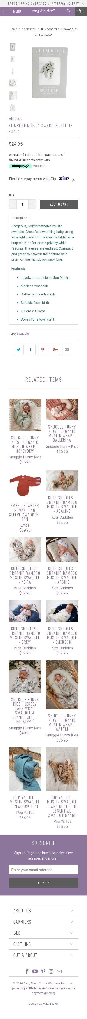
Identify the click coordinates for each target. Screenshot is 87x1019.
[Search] (68, 11)
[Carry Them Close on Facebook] (27, 972)
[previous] (25, 72)
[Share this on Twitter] (19, 350)
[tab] (19, 217)
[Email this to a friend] (67, 350)
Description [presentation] (19, 217)
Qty (12, 195)
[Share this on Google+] (55, 350)
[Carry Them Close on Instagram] (51, 972)
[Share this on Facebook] (31, 350)
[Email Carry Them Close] (59, 972)
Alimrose (16, 119)
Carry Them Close (35, 983)
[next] (74, 72)
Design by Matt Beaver (43, 1003)
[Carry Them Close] (43, 11)
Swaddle (23, 333)
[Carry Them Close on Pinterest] (43, 972)
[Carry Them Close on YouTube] (35, 972)
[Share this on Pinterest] (43, 350)
